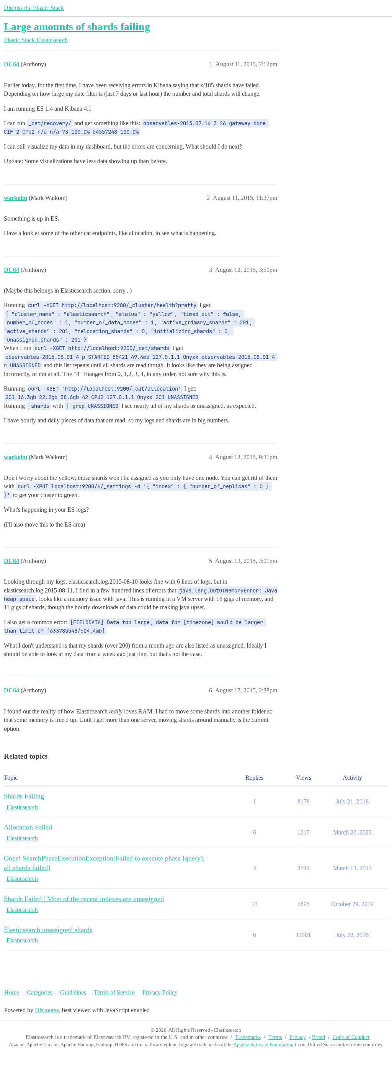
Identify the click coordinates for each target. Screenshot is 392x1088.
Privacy (297, 1037)
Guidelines (73, 992)
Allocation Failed (28, 827)
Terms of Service (114, 992)
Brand (318, 1037)
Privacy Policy (160, 992)
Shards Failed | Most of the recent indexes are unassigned (84, 899)
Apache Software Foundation (264, 1044)
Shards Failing (24, 796)
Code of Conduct (351, 1037)
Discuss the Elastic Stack (34, 8)
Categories (39, 992)
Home (11, 992)
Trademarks (248, 1037)
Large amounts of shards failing (77, 27)
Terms (275, 1037)
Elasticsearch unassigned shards (48, 930)
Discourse (47, 1010)
